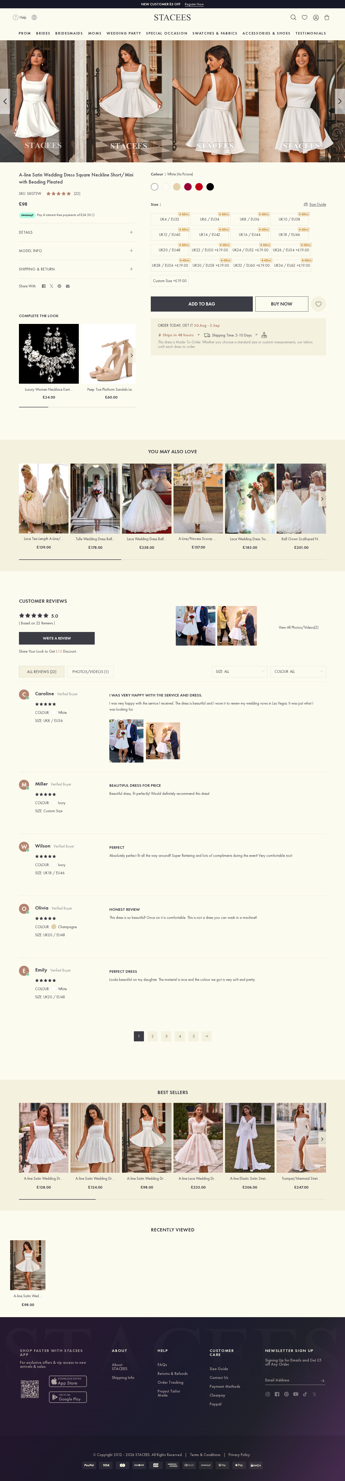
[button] (5, 101)
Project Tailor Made (169, 1393)
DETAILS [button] (26, 232)
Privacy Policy (239, 1454)
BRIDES (43, 33)
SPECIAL (166, 33)
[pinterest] (286, 1394)
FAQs (162, 1365)
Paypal (215, 1404)
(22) (77, 194)
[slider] (58, 193)
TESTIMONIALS (310, 33)
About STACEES (119, 1367)
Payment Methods (225, 1386)
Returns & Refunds (173, 1374)
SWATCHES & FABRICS (214, 33)
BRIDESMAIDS (69, 33)
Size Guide (219, 1369)
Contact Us (219, 1378)
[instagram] (267, 1394)
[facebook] (277, 1394)
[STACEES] (172, 17)
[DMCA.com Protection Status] (256, 1465)
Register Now (194, 4)
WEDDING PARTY (124, 33)
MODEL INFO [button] (30, 250)
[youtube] (295, 1394)
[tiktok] (305, 1394)
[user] (315, 17)
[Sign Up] (322, 1380)
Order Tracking (170, 1382)
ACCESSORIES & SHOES (266, 33)
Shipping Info (123, 1378)
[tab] (77, 232)
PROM (25, 33)
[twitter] (314, 1394)
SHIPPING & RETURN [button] (37, 269)
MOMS (95, 33)
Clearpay (217, 1395)
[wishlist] (304, 17)
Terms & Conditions (205, 1454)
